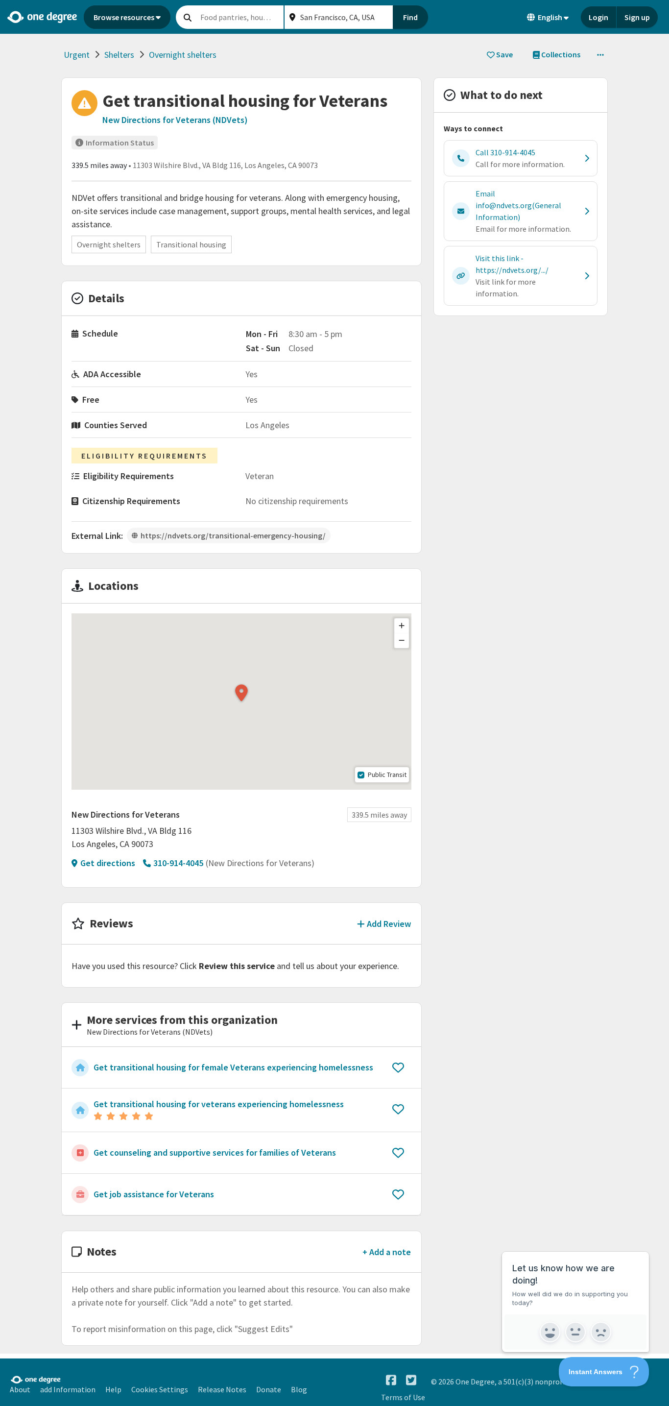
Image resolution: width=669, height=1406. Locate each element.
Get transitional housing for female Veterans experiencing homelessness (233, 1067)
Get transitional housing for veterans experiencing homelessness (219, 1104)
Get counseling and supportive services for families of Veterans (215, 1152)
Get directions (107, 863)
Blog (299, 1389)
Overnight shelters (182, 54)
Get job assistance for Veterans (154, 1194)
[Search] (187, 17)
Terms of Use (403, 1397)
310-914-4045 (178, 863)
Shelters (119, 54)
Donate (268, 1389)
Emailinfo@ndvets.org (518, 205)
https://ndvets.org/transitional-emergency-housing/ (233, 535)
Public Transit (387, 774)
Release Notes (222, 1389)
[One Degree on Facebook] (391, 1380)
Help (113, 1389)
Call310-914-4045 (505, 152)
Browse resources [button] (124, 17)
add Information (68, 1389)
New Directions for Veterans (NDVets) (175, 119)
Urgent (77, 54)
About (20, 1389)
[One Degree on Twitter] (411, 1380)
